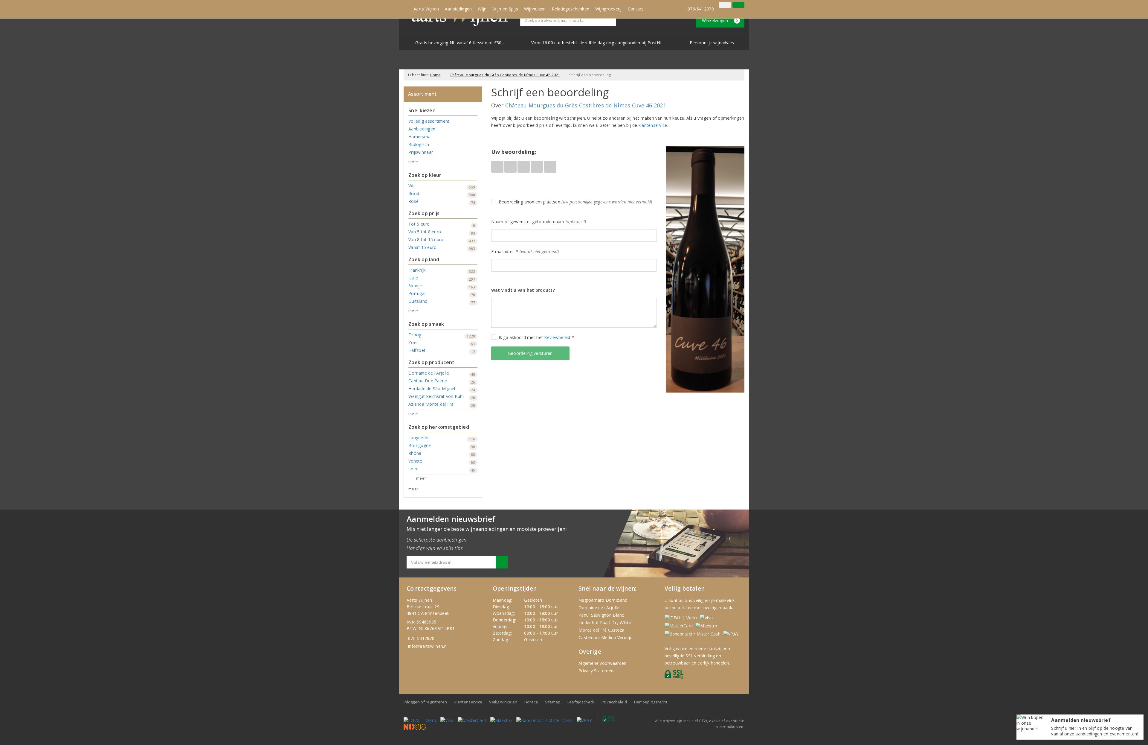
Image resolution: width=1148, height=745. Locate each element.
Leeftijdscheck (581, 702)
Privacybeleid (614, 702)
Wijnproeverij (608, 9)
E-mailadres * (525, 251)
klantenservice (653, 125)
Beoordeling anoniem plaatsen (575, 202)
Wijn (482, 9)
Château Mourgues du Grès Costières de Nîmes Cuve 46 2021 (505, 74)
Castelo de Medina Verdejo (605, 637)
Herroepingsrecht (650, 702)
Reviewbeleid (557, 337)
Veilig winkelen (503, 702)
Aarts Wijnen (426, 9)
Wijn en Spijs (505, 9)
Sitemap (553, 702)
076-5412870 (701, 9)
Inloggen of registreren (425, 702)
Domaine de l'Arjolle (598, 607)
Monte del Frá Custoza (601, 630)
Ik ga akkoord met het (536, 337)
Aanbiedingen (458, 9)
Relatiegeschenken (571, 9)
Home (435, 74)
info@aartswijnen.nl (428, 646)
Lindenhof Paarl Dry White (604, 622)
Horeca (531, 702)
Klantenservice (468, 702)
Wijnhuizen (535, 9)
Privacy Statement (596, 670)
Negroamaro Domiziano (603, 600)
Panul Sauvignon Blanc (601, 615)
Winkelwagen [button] (720, 20)
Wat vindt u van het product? (523, 290)
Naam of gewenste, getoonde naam (538, 221)
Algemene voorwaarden (602, 663)
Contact (636, 9)
